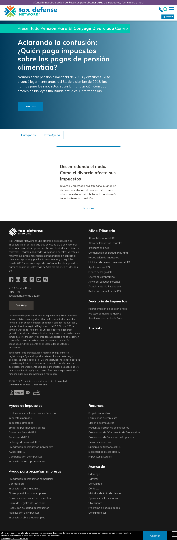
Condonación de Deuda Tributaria (108, 252)
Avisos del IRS (17, 451)
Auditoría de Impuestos (107, 301)
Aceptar (155, 535)
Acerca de (96, 466)
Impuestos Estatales (100, 456)
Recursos (96, 405)
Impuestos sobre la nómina (24, 488)
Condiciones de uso (19, 538)
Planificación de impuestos (24, 512)
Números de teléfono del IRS (104, 447)
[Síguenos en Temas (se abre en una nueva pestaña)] (46, 279)
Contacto (93, 488)
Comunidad (95, 483)
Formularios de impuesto (102, 418)
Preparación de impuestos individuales (31, 447)
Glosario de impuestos (101, 422)
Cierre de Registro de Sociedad (27, 503)
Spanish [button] (167, 16)
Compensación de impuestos (25, 456)
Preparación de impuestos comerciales (31, 478)
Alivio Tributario (101, 230)
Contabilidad (16, 483)
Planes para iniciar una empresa (27, 493)
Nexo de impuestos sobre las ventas (30, 498)
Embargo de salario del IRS (24, 442)
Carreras (93, 478)
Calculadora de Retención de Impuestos (111, 437)
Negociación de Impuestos (103, 257)
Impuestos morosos (20, 418)
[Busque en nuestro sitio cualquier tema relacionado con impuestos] (165, 9)
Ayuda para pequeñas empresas (35, 471)
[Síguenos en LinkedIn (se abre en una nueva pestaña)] (18, 279)
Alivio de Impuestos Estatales (105, 243)
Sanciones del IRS (19, 437)
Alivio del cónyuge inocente (104, 281)
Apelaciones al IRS (99, 267)
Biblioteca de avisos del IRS (104, 451)
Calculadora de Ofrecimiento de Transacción (114, 432)
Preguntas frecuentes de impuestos (108, 427)
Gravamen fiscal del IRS (22, 432)
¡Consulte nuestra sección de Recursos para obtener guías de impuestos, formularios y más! (88, 2)
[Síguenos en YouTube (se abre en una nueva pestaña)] (39, 279)
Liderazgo (94, 474)
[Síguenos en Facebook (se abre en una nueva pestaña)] (11, 279)
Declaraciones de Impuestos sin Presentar (33, 413)
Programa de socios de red (104, 507)
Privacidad (5, 538)
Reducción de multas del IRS (104, 291)
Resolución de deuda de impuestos (29, 507)
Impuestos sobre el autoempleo (27, 517)
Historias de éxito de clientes (104, 493)
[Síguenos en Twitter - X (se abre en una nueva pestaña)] (32, 279)
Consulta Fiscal (97, 512)
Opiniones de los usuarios (103, 498)
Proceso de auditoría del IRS (104, 313)
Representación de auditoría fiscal (108, 308)
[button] (51, 135)
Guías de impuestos (99, 442)
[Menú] (171, 9)
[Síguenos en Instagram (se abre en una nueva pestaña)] (25, 279)
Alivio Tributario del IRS (101, 238)
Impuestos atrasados (21, 422)
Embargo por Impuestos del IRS (27, 427)
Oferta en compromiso (101, 276)
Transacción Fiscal (99, 247)
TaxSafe (95, 328)
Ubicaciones (95, 503)
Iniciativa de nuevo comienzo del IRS (109, 262)
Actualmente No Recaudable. (105, 286)
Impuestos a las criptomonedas (27, 461)
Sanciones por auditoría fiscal (105, 318)
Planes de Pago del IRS (101, 272)
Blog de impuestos (99, 413)
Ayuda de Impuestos (25, 405)
